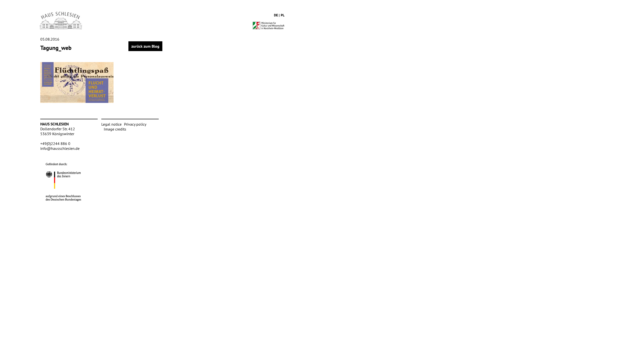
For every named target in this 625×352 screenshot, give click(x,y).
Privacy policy (135, 124)
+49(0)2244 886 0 (55, 143)
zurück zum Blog (145, 46)
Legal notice (111, 124)
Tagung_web (56, 48)
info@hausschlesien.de (60, 148)
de (276, 15)
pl (282, 15)
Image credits (115, 129)
